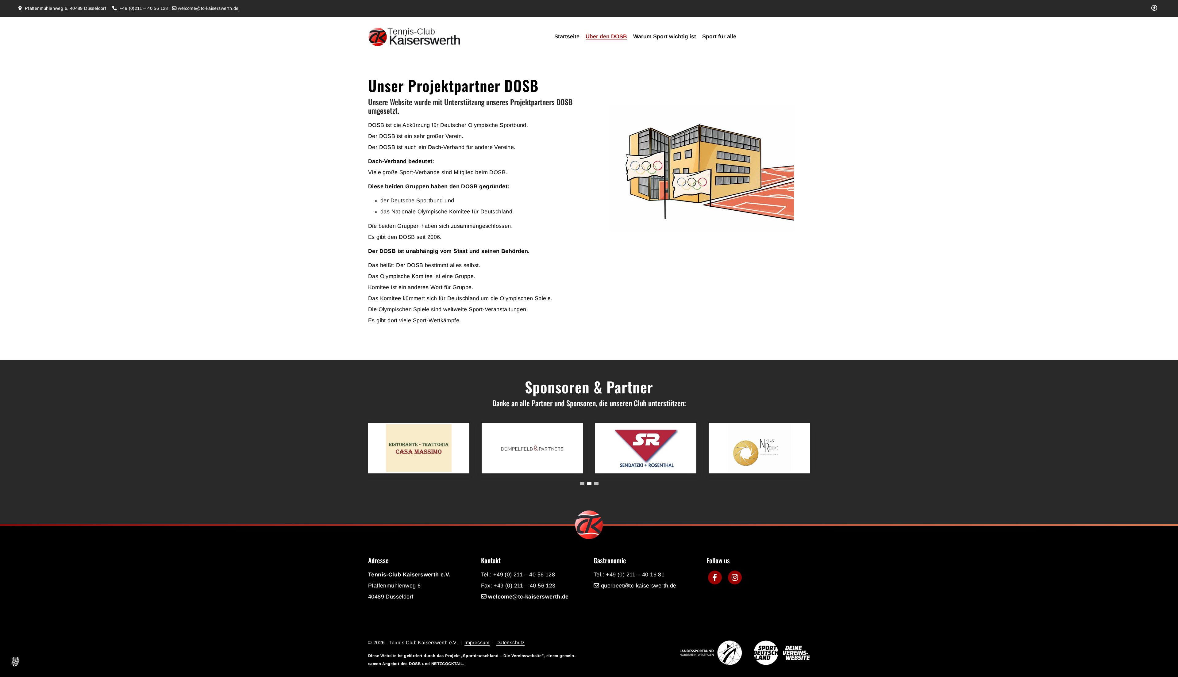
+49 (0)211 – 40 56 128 (144, 8)
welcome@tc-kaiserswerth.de (208, 8)
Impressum (477, 642)
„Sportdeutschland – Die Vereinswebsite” (502, 655)
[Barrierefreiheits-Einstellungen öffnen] (1154, 8)
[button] (582, 483)
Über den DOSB (606, 36)
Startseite (566, 36)
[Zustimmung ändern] (15, 661)
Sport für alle (719, 36)
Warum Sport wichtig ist (664, 36)
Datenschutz (510, 642)
